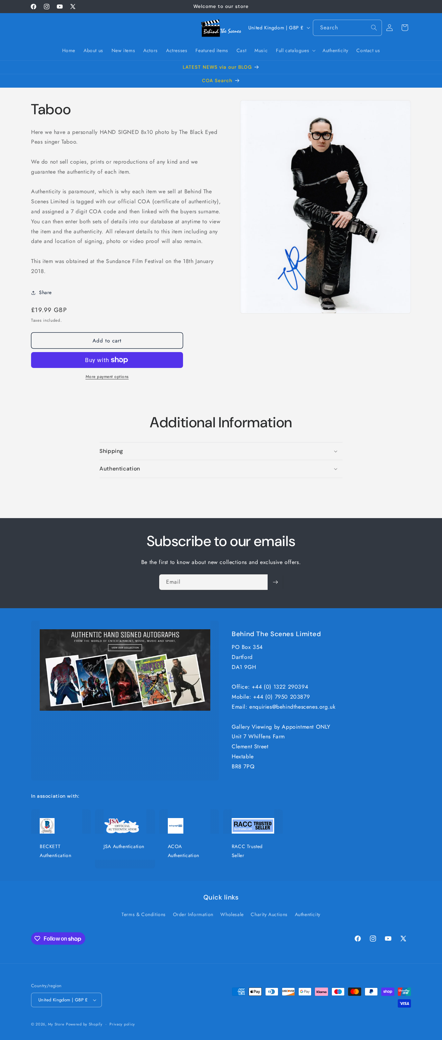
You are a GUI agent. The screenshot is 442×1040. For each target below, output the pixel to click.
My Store (56, 1024)
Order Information (193, 914)
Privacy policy (122, 1024)
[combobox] (347, 28)
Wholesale (231, 914)
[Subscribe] (275, 582)
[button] (295, 50)
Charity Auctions (269, 914)
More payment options (107, 376)
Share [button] (45, 292)
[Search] (374, 27)
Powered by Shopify (84, 1024)
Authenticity (307, 914)
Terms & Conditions (144, 914)
